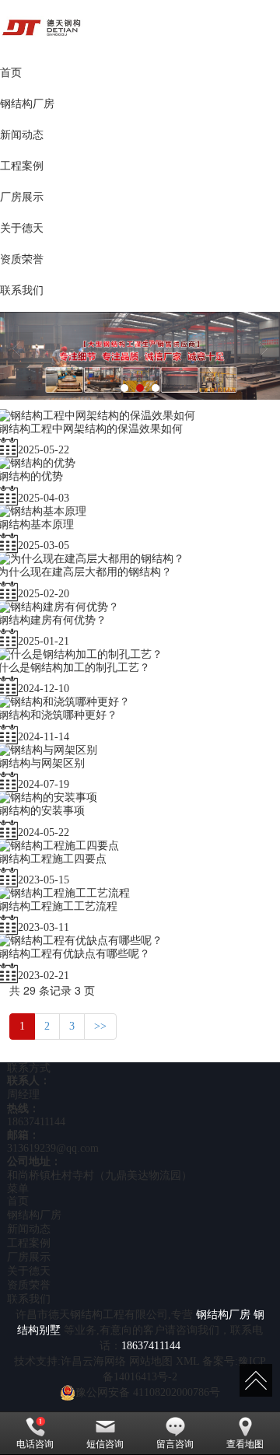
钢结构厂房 (34, 1215)
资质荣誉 (29, 1285)
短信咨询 (105, 1444)
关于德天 (29, 1271)
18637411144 (36, 1122)
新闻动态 (29, 1229)
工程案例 (29, 1243)
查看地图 (245, 1444)
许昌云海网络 (93, 1361)
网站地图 (151, 1361)
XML (187, 1361)
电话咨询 (35, 1444)
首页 (18, 1201)
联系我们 (29, 1299)
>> (100, 1026)
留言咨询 (175, 1444)
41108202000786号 (147, 1392)
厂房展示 (29, 1257)
